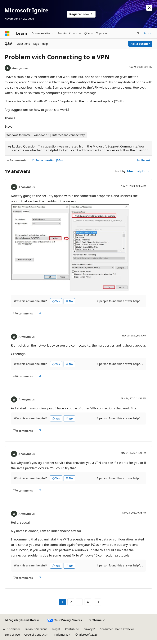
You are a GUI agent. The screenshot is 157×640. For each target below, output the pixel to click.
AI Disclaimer (11, 629)
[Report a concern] (40, 313)
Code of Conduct (35, 634)
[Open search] (138, 33)
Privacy (87, 629)
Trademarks (60, 634)
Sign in (147, 33)
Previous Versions (36, 629)
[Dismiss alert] (149, 8)
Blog (55, 629)
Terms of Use (11, 634)
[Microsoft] (7, 33)
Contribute (72, 629)
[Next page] (97, 602)
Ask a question (140, 43)
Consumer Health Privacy (116, 629)
